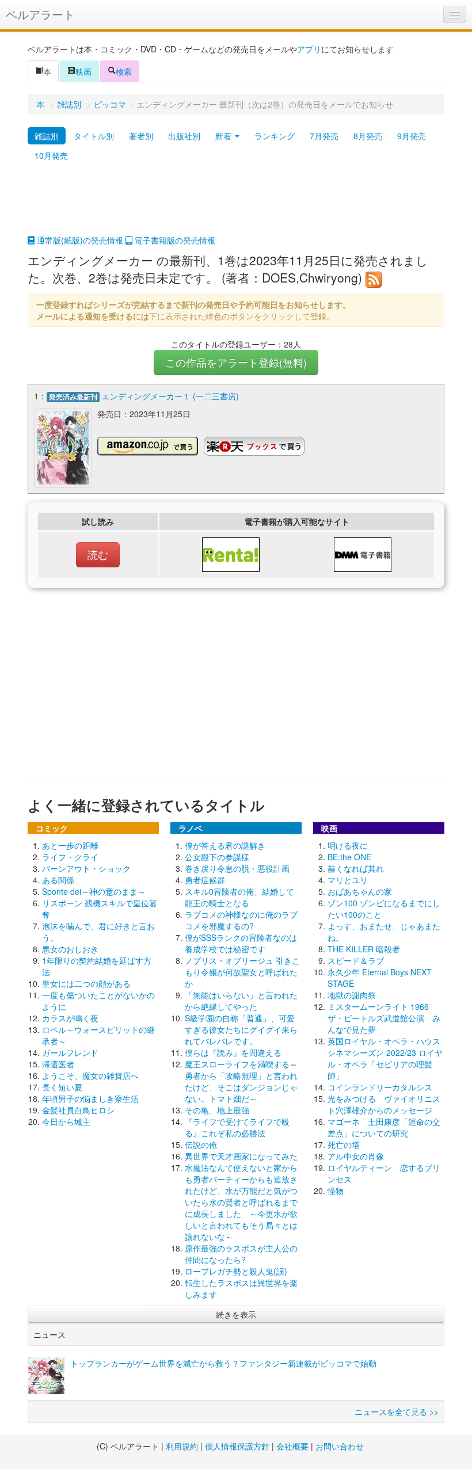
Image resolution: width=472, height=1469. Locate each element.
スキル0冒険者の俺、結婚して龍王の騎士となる (239, 897)
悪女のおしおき (70, 949)
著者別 (141, 136)
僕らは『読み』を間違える (233, 1052)
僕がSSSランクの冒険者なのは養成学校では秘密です (241, 943)
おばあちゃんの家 (360, 891)
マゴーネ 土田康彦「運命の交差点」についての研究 (384, 1127)
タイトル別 (94, 136)
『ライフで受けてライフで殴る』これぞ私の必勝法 (237, 1127)
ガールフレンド (70, 1052)
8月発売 (367, 136)
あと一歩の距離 (70, 845)
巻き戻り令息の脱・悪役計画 (237, 868)
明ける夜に (348, 845)
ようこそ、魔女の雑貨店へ (90, 1075)
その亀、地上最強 (217, 1110)
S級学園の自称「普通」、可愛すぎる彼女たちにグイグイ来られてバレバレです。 (241, 1029)
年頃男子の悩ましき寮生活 (90, 1098)
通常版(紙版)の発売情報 (79, 240)
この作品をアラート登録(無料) (236, 362)
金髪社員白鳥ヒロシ (78, 1110)
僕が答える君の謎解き (225, 845)
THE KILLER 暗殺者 (364, 949)
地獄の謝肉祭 (352, 995)
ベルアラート (40, 14)
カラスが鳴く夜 (70, 1018)
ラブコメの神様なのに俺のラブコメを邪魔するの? (241, 920)
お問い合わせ (339, 1446)
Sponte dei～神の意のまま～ (94, 891)
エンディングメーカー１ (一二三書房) (170, 396)
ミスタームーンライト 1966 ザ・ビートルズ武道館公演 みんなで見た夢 (384, 1018)
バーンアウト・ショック (86, 868)
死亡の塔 (344, 1144)
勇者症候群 (205, 880)
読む (97, 554)
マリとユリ (348, 880)
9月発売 (411, 136)
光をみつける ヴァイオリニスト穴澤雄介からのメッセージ (384, 1104)
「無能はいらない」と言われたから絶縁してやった (241, 1000)
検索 (124, 71)
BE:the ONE (349, 857)
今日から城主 (66, 1121)
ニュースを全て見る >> (397, 1411)
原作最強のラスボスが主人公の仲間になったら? (241, 1253)
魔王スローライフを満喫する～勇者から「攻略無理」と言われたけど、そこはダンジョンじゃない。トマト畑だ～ (241, 1081)
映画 (83, 71)
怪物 (336, 1190)
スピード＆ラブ (356, 960)
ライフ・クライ (70, 857)
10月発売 (51, 155)
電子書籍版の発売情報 (173, 240)
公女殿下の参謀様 (217, 857)
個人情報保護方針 (237, 1446)
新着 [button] (224, 136)
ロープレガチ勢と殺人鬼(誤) (236, 1271)
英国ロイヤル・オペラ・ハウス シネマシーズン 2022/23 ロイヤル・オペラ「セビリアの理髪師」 (388, 1058)
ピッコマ (110, 104)
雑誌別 (69, 104)
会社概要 (292, 1446)
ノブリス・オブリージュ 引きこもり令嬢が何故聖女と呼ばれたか (242, 972)
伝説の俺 (201, 1144)
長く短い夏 (62, 1087)
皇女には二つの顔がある (86, 983)
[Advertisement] (236, 205)
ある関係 (58, 880)
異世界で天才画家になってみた (241, 1156)
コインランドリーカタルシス (380, 1087)
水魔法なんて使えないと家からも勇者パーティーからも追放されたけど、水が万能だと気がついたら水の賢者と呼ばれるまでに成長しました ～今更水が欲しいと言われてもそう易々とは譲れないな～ (241, 1202)
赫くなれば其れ (356, 868)
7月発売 (324, 136)
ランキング (274, 136)
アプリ (309, 49)
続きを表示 (236, 1314)
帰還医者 (58, 1064)
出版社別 (184, 136)
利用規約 (182, 1446)
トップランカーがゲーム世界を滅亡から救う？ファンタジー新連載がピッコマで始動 (223, 1363)
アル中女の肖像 (356, 1156)
